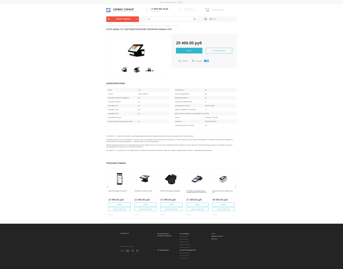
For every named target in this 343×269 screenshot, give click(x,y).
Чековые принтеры (185, 247)
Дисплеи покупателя (185, 244)
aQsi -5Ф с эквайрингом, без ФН (117, 191)
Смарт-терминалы (141, 25)
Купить (189, 50)
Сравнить (185, 61)
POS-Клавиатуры (184, 239)
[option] (137, 51)
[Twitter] (208, 61)
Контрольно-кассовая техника (126, 25)
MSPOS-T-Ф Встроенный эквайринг (170, 191)
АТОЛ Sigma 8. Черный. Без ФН (143, 191)
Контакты (180, 2)
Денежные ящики (184, 242)
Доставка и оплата (170, 2)
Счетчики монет (184, 258)
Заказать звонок (155, 11)
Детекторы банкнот (185, 253)
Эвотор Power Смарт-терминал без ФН (222, 191)
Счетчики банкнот (184, 255)
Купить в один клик (119, 209)
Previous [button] (107, 187)
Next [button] (235, 187)
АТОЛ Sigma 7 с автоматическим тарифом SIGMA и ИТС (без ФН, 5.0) (196, 191)
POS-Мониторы (184, 236)
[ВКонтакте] (205, 61)
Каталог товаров (111, 25)
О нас (161, 2)
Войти (214, 19)
